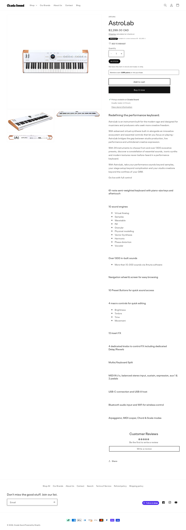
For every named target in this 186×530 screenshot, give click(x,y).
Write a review (144, 448)
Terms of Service (103, 485)
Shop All (46, 485)
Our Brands (58, 485)
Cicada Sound (19, 525)
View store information (121, 107)
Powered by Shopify (32, 525)
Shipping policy (136, 485)
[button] (33, 5)
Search (90, 485)
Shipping (112, 34)
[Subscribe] (54, 502)
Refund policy (120, 485)
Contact (80, 485)
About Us (70, 485)
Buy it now (139, 89)
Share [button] (114, 461)
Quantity (112, 48)
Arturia (112, 16)
